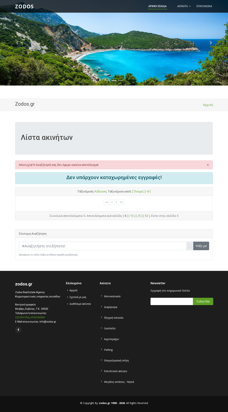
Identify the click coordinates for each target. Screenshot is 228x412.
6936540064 (37, 317)
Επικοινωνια (204, 6)
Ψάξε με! (201, 246)
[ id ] (148, 191)
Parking (108, 349)
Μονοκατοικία (111, 296)
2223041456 (22, 317)
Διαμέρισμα (110, 306)
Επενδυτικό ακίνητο (115, 370)
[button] (17, 43)
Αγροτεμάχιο (111, 338)
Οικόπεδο (109, 328)
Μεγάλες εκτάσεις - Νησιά (118, 381)
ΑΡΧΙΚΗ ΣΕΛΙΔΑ (157, 6)
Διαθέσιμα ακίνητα (80, 304)
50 (146, 216)
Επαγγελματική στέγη (116, 360)
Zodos (24, 6)
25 (139, 216)
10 (131, 216)
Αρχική (208, 105)
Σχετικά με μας (77, 297)
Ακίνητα (182, 6)
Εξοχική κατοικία (113, 317)
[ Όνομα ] (138, 191)
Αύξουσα (100, 191)
